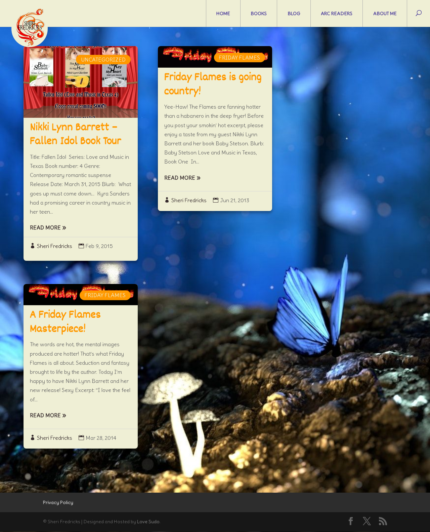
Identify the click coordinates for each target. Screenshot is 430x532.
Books (259, 13)
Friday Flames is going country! (213, 84)
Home (223, 13)
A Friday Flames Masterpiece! (65, 322)
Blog (294, 13)
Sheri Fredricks (54, 246)
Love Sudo (148, 522)
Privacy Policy (58, 502)
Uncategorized (103, 59)
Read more (45, 227)
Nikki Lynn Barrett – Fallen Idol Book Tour (75, 134)
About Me (385, 13)
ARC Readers (336, 13)
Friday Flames (105, 295)
